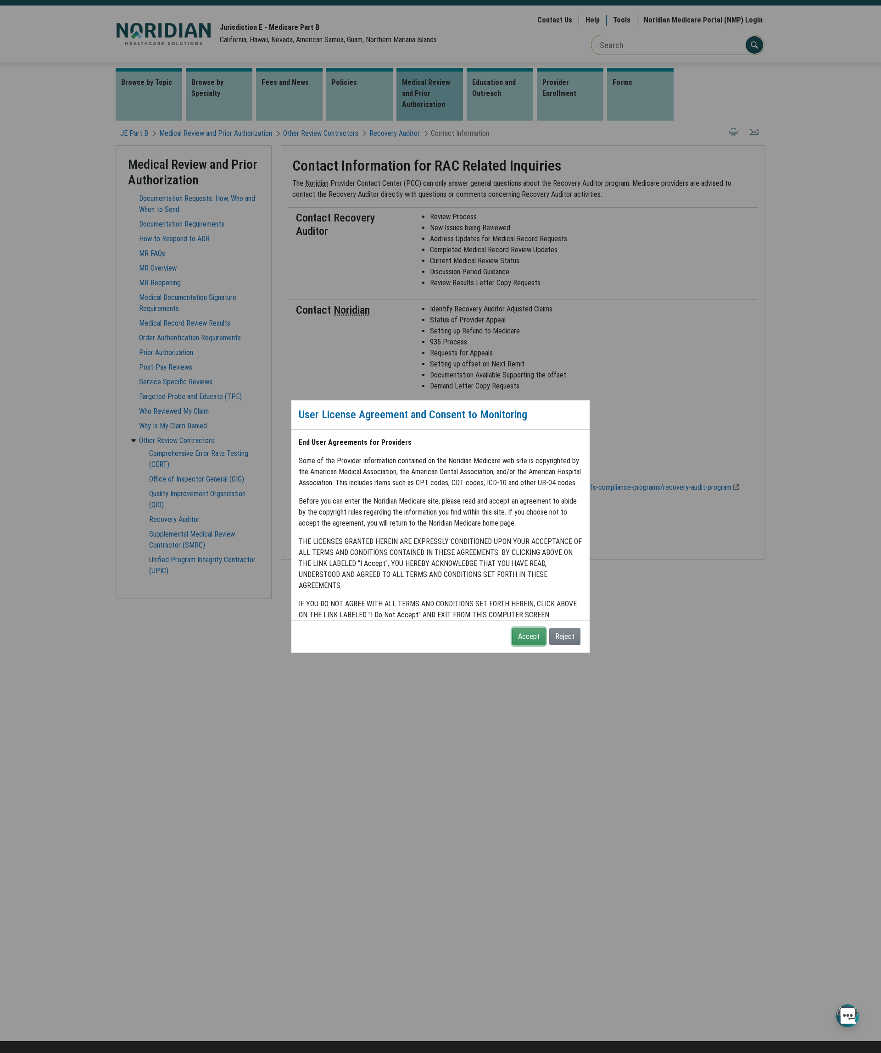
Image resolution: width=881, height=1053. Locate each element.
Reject (564, 636)
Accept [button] (529, 636)
